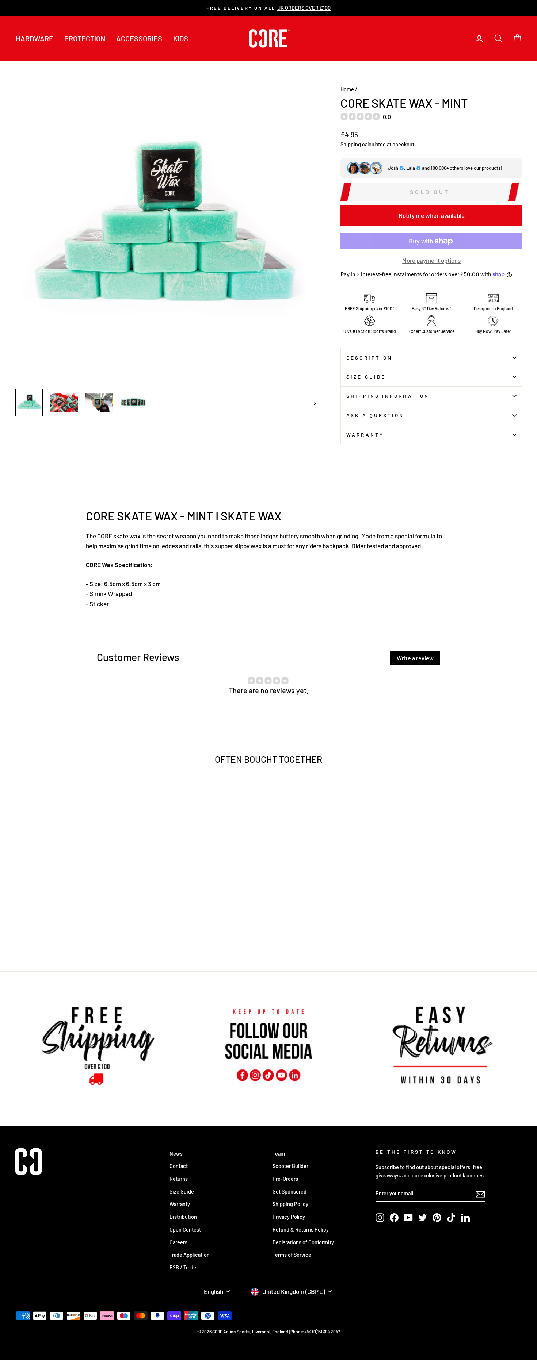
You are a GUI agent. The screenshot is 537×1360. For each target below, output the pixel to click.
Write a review (415, 657)
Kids (180, 38)
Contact (179, 1166)
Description (369, 357)
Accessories (139, 38)
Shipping (350, 144)
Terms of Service (292, 1255)
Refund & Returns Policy (301, 1229)
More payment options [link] (431, 260)
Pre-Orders (285, 1179)
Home (347, 89)
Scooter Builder (290, 1166)
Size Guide (366, 376)
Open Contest (185, 1229)
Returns (179, 1179)
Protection (84, 38)
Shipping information (387, 396)
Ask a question (375, 415)
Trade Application (190, 1255)
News (176, 1153)
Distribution (183, 1217)
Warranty (365, 434)
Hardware (34, 38)
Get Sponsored (289, 1191)
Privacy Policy (289, 1217)
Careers (178, 1242)
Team (279, 1153)
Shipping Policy (290, 1204)
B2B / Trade (183, 1267)
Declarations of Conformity (303, 1242)
